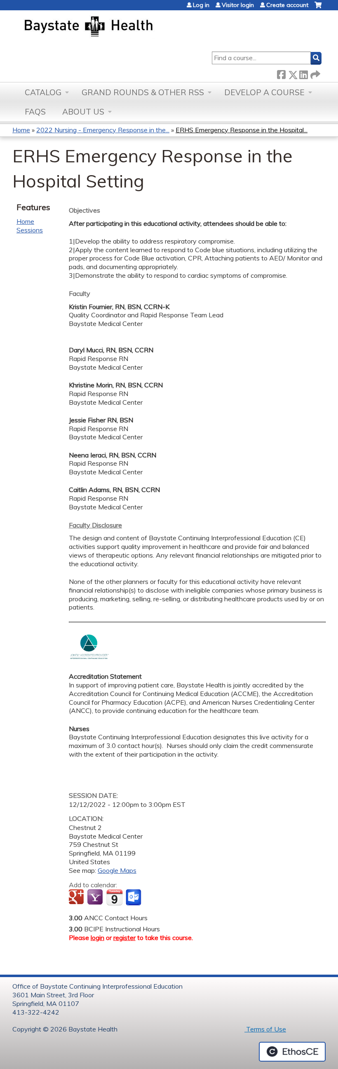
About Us (83, 112)
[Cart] (318, 8)
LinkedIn (303, 73)
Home (21, 130)
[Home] (127, 27)
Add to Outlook (134, 897)
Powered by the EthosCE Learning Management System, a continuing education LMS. (292, 1052)
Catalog (43, 92)
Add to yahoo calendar (95, 897)
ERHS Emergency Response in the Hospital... (241, 130)
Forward (314, 73)
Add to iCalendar (114, 897)
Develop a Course (264, 92)
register (124, 937)
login (97, 937)
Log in (201, 5)
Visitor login (238, 5)
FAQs (35, 112)
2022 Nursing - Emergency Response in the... (102, 130)
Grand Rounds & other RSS (143, 92)
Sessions (29, 230)
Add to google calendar (77, 897)
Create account (287, 5)
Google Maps (117, 870)
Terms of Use (265, 1029)
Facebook (281, 73)
